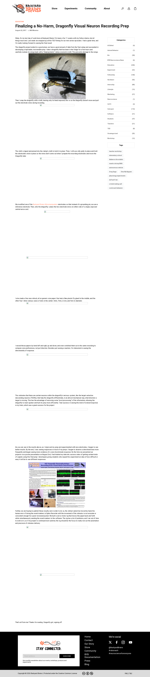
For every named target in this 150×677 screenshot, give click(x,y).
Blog (86, 664)
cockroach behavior (116, 188)
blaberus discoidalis (116, 159)
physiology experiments (117, 176)
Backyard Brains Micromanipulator (45, 204)
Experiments (71, 8)
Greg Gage (112, 172)
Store (54, 8)
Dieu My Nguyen (126, 172)
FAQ (126, 673)
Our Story (89, 644)
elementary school (115, 155)
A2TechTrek (113, 180)
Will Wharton (34, 30)
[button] (135, 9)
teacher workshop (115, 151)
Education (19, 21)
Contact (88, 640)
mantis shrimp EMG (115, 163)
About (107, 8)
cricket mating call (115, 184)
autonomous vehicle (116, 167)
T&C (130, 673)
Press (87, 660)
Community (90, 8)
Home (87, 636)
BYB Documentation (92, 655)
